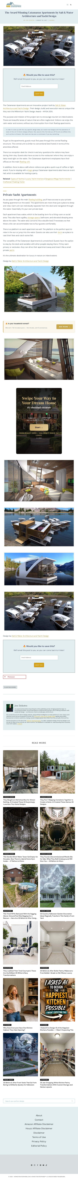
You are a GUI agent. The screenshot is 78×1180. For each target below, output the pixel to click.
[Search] (72, 1101)
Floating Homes (10, 687)
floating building (35, 199)
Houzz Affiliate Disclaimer (39, 1128)
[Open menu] (67, 4)
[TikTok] (46, 1165)
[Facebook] (37, 1165)
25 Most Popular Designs (34, 720)
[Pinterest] (40, 1165)
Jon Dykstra (30, 20)
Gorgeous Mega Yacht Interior (57, 179)
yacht (12, 250)
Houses (51, 20)
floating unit (25, 162)
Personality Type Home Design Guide (44, 716)
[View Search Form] (71, 4)
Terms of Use (39, 1137)
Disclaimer (39, 1132)
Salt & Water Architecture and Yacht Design (30, 261)
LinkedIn (19, 724)
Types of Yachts (17, 179)
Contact (39, 1119)
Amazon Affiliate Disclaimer (39, 1124)
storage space (34, 217)
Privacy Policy (39, 1141)
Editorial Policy (39, 1145)
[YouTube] (43, 1165)
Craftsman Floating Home (14, 182)
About (39, 1115)
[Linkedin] (31, 1165)
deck (60, 232)
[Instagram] (34, 1165)
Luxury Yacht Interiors (34, 179)
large (30, 170)
